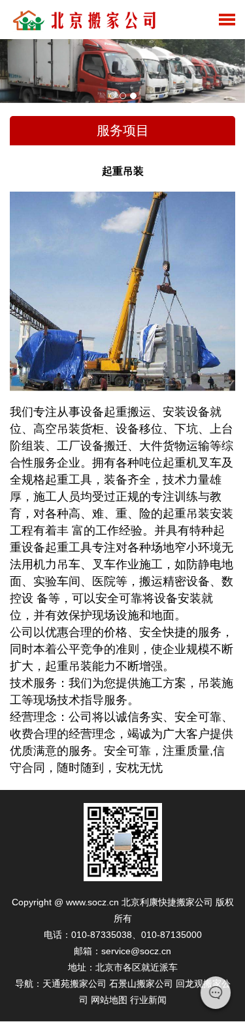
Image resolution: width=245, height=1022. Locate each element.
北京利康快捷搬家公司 (167, 902)
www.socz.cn (92, 902)
